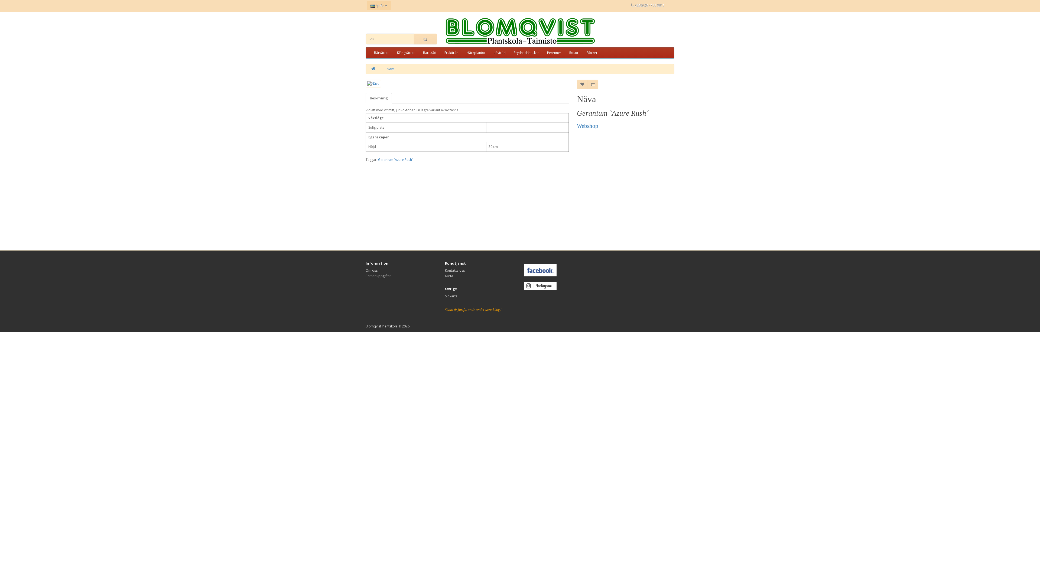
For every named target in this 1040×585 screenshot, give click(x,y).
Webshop (587, 126)
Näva (391, 69)
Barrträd (429, 52)
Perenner (554, 52)
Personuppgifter (378, 276)
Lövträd (500, 52)
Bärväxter (381, 52)
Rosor (573, 52)
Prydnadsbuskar (526, 52)
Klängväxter (406, 52)
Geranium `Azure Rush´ (395, 159)
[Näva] (373, 83)
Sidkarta (451, 296)
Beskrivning (379, 98)
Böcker (592, 52)
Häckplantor (476, 52)
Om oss (372, 270)
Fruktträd (451, 52)
